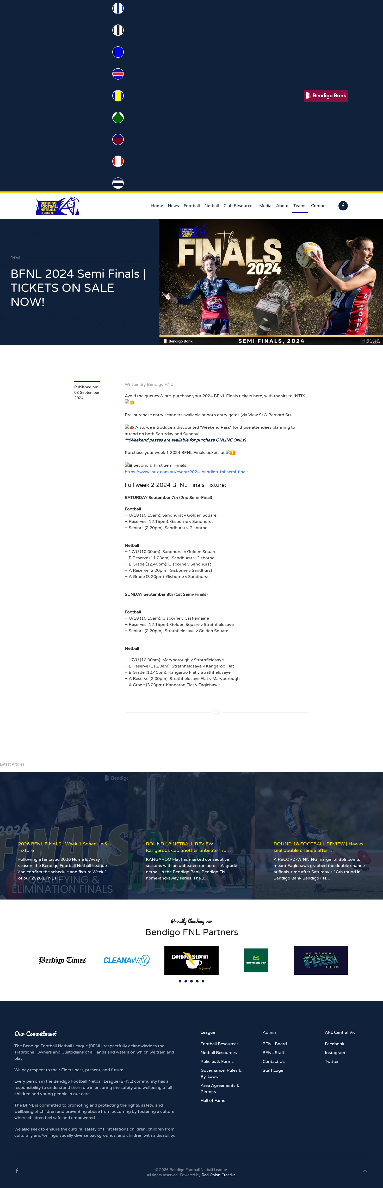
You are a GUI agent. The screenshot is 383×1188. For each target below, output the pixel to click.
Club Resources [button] (239, 205)
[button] (365, 1170)
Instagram (335, 1052)
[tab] (180, 981)
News (173, 205)
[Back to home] (57, 205)
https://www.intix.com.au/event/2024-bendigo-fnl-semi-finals (187, 471)
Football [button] (192, 205)
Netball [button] (212, 205)
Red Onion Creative (219, 1175)
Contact (319, 205)
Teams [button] (299, 205)
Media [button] (265, 205)
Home (157, 205)
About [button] (282, 205)
